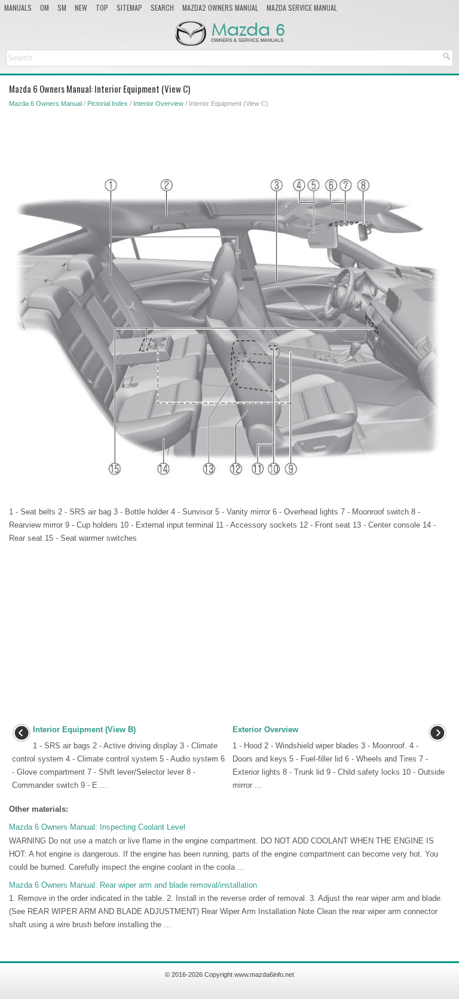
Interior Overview (158, 103)
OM (44, 7)
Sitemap (129, 7)
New (81, 7)
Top (102, 7)
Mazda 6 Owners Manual (45, 103)
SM (61, 7)
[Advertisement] (226, 139)
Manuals (18, 7)
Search (162, 7)
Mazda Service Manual (302, 7)
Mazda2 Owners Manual (220, 7)
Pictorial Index (107, 103)
